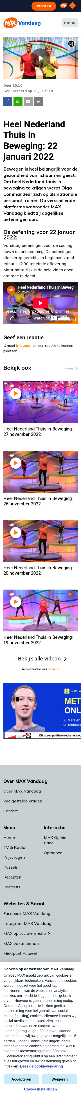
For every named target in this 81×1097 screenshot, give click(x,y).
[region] (40, 58)
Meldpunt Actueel (20, 953)
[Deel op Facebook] (7, 101)
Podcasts (11, 887)
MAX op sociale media (24, 933)
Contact (10, 810)
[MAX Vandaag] (21, 23)
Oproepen (53, 852)
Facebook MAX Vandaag (26, 913)
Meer (69, 368)
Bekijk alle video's (39, 659)
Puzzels (10, 867)
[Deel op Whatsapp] (18, 101)
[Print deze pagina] (38, 101)
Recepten (12, 877)
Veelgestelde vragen (22, 801)
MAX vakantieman (21, 943)
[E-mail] (28, 101)
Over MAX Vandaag (22, 791)
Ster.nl (54, 669)
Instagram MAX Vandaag (27, 923)
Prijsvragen (14, 857)
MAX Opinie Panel (55, 840)
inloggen (24, 345)
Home (9, 837)
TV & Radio (14, 847)
